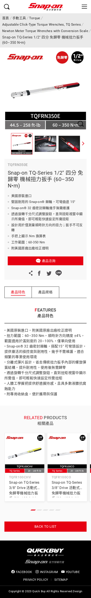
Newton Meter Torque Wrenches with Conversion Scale (45, 31)
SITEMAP (61, 579)
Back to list (45, 527)
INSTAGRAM (49, 572)
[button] (83, 144)
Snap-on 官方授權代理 (45, 6)
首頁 (5, 18)
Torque (34, 18)
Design (77, 591)
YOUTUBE (73, 572)
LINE (58, 273)
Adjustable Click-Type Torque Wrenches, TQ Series (41, 25)
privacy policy (35, 579)
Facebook (39, 273)
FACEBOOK (24, 572)
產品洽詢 (49, 261)
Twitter (49, 273)
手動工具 (19, 18)
